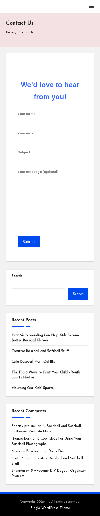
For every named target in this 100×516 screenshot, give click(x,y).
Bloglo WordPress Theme (50, 508)
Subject (24, 152)
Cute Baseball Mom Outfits (33, 361)
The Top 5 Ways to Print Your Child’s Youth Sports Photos (46, 375)
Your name (26, 114)
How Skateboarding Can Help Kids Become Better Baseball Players (46, 338)
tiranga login (22, 438)
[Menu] (91, 6)
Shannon (18, 471)
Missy (16, 451)
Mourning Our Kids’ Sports (33, 388)
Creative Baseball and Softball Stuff (40, 351)
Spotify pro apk (24, 426)
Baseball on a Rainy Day (45, 451)
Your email (26, 133)
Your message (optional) (38, 172)
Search (17, 276)
